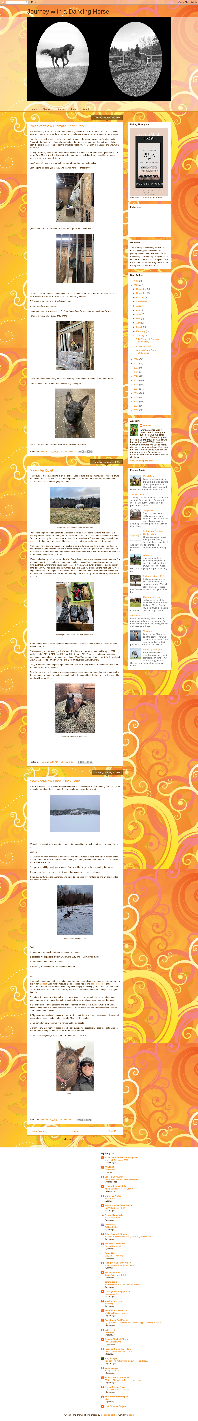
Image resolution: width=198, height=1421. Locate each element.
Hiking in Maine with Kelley (118, 1263)
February (141, 331)
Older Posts (114, 1131)
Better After (110, 1253)
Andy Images (111, 1358)
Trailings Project (111, 1227)
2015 (136, 397)
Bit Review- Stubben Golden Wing (153, 532)
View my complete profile (142, 460)
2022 (136, 367)
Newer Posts (37, 1131)
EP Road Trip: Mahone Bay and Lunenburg (123, 1380)
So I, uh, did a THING (153, 576)
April (138, 323)
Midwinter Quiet (41, 470)
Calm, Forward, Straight (116, 1234)
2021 (136, 372)
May (138, 318)
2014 (136, 401)
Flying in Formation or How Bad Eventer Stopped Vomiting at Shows (133, 1323)
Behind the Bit (111, 1282)
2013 (136, 406)
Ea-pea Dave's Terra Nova (117, 1377)
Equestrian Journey (114, 1177)
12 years (147, 631)
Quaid (85, 109)
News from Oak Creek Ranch (118, 1205)
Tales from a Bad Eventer (117, 1320)
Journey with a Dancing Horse (68, 11)
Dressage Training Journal (117, 1291)
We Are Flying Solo (114, 1215)
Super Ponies (111, 1330)
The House (109, 1332)
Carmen (47, 109)
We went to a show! (113, 1246)
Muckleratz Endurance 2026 (116, 1160)
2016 (136, 393)
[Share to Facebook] (88, 451)
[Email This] (79, 451)
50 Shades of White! (113, 1342)
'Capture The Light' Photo (117, 1339)
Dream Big (110, 1224)
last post (43, 984)
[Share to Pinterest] (91, 451)
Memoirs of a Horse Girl (116, 1310)
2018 (136, 384)
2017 (136, 389)
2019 (136, 380)
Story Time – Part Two (114, 1256)
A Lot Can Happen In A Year (116, 1313)
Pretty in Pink (110, 1198)
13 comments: (67, 762)
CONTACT (109, 1167)
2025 (136, 285)
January (140, 335)
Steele (61, 109)
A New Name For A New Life (116, 1217)
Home (34, 109)
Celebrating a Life (151, 597)
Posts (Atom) (81, 1139)
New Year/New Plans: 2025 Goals (55, 781)
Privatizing (109, 1304)
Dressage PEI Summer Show (117, 1390)
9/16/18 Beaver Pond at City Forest (119, 1265)
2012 (136, 410)
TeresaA (147, 425)
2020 (136, 376)
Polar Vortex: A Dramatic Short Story (57, 126)
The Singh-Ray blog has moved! (118, 1351)
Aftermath (135, 615)
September (142, 301)
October (140, 297)
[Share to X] (85, 451)
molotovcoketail (108, 1415)
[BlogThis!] (82, 451)
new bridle (34, 541)
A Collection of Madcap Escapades (121, 1157)
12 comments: (66, 1119)
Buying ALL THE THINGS (115, 1275)
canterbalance (111, 1368)
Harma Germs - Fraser (115, 1387)
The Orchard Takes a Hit (115, 1208)
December (141, 289)
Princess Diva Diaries (115, 1244)
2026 (136, 281)
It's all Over (148, 476)
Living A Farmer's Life (115, 1186)
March (139, 327)
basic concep (97, 984)
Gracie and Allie (112, 1272)
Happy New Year (112, 1370)
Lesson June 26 (111, 1294)
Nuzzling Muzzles (113, 1301)
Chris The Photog (113, 1196)
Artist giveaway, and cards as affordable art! (123, 1284)
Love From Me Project (115, 1406)
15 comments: (67, 451)
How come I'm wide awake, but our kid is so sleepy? (126, 1361)
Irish (73, 109)
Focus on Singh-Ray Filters (118, 1349)
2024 (136, 359)
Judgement (148, 510)
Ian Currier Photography (116, 1397)
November (141, 293)
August (140, 306)
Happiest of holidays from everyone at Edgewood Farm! (128, 1237)
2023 (136, 363)
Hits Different (110, 1170)
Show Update (138, 494)
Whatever (148, 555)
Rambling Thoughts (152, 649)
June (139, 314)
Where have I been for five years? (119, 1189)
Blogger (130, 1415)
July (138, 310)
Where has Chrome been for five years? (121, 1179)
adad (107, 1399)
